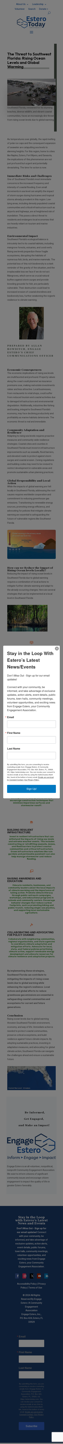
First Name (13, 733)
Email (10, 717)
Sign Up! (31, 789)
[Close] (57, 648)
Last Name (13, 748)
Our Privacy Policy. (31, 780)
